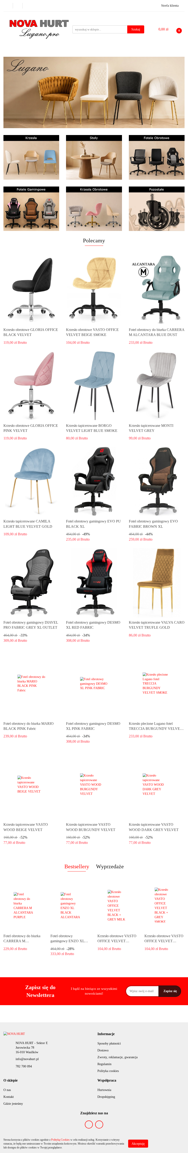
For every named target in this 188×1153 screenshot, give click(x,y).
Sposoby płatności (109, 1043)
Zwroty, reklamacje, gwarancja (117, 1057)
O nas (7, 1090)
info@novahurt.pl (27, 1059)
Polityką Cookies (60, 1139)
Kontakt (8, 1097)
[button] (106, 1034)
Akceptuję (138, 1143)
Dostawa (102, 1050)
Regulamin (104, 1064)
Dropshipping (106, 1097)
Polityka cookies (108, 1071)
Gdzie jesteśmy (13, 1103)
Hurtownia (104, 1090)
